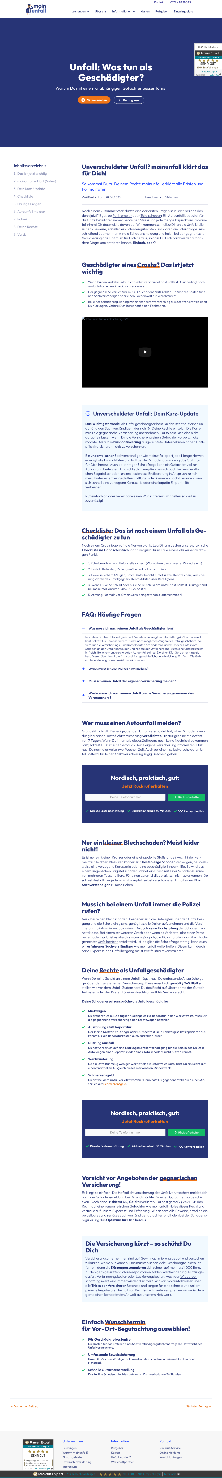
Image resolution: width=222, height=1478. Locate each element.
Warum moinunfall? (75, 1452)
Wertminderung (174, 1272)
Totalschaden (150, 215)
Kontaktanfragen (171, 1457)
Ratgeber (161, 11)
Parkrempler (122, 215)
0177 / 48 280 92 (180, 2)
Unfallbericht (108, 942)
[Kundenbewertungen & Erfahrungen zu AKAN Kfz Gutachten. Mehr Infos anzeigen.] (208, 59)
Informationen (121, 11)
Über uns (100, 11)
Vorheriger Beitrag (24, 1406)
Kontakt (159, 2)
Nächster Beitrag (198, 1406)
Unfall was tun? (121, 1457)
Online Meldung (170, 1452)
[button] (87, 11)
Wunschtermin (154, 496)
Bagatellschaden (125, 871)
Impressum (69, 1466)
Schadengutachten (141, 229)
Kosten (145, 11)
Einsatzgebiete (183, 11)
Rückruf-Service (170, 1448)
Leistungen (78, 11)
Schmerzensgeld (114, 1084)
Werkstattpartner (122, 1462)
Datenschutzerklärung (77, 1462)
